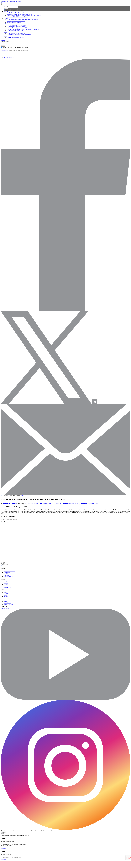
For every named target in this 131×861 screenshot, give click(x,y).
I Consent (3, 832)
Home (2, 50)
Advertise (6, 593)
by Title (7, 10)
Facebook (3, 608)
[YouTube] (65, 699)
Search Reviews (7, 573)
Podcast (7, 608)
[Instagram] (65, 829)
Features (6, 23)
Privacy (5, 595)
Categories (6, 575)
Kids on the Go (7, 585)
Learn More (55, 830)
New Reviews (7, 572)
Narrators (6, 18)
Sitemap (6, 596)
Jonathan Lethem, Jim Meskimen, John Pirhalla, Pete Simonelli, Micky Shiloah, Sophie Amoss (61, 503)
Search (3, 40)
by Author (13, 10)
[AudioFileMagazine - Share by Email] (65, 494)
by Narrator (21, 10)
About (5, 32)
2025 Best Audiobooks (9, 571)
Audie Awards (7, 587)
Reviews (6, 11)
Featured (6, 601)
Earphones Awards (8, 576)
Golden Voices (7, 603)
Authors (6, 584)
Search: (2, 41)
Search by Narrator (8, 604)
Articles (5, 36)
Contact (5, 592)
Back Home (3, 848)
